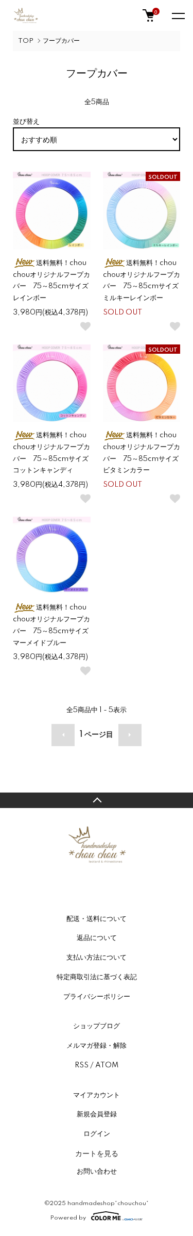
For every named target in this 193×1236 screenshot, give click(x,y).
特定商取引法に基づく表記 (97, 977)
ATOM (106, 1065)
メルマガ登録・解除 (96, 1045)
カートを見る (96, 1153)
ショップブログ (96, 1026)
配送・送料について (96, 918)
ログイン (96, 1134)
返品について (97, 938)
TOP (25, 41)
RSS (82, 1065)
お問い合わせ (97, 1171)
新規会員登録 (97, 1114)
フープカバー (61, 41)
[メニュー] (177, 15)
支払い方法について (96, 957)
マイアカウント (96, 1095)
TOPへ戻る (96, 800)
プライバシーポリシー (96, 996)
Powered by (68, 1218)
